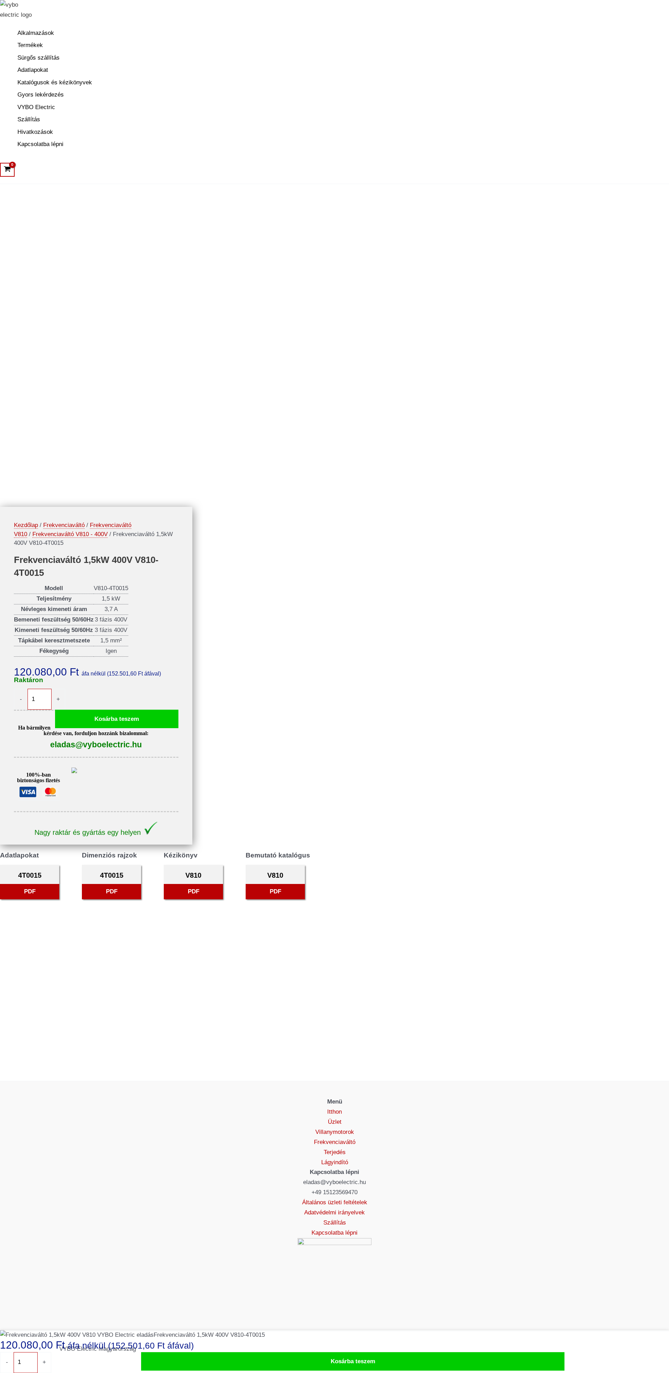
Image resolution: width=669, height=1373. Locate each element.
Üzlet (334, 1122)
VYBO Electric (36, 107)
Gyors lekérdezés (40, 94)
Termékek (30, 45)
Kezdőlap (26, 525)
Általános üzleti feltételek (334, 1202)
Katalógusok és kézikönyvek (54, 82)
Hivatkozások (35, 132)
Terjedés (335, 1152)
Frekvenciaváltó (64, 525)
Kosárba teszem (116, 719)
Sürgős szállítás (38, 57)
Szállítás (28, 119)
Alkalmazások (35, 33)
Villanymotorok (334, 1132)
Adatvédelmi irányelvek (334, 1212)
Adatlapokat (32, 70)
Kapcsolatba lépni (40, 144)
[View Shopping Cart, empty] (7, 170)
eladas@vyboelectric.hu (96, 744)
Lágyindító (334, 1162)
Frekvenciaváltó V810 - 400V (70, 534)
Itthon (334, 1111)
